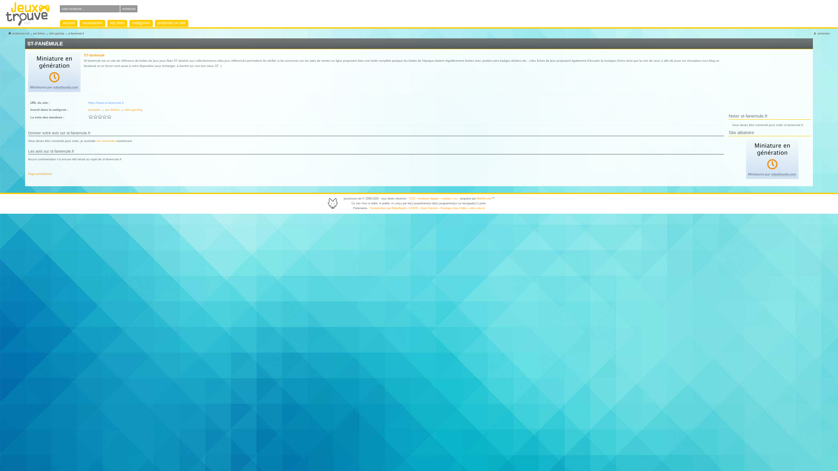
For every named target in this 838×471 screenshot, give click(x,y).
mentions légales (428, 198)
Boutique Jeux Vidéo (454, 208)
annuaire (94, 109)
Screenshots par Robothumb (388, 208)
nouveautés (92, 23)
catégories (141, 23)
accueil (69, 23)
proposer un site (172, 23)
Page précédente (40, 174)
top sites (117, 23)
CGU (412, 198)
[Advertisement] (765, 82)
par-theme (112, 109)
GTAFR (413, 208)
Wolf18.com (484, 198)
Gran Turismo (429, 208)
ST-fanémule (94, 55)
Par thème (39, 33)
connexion (823, 33)
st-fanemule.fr (76, 33)
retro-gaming (133, 109)
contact (446, 198)
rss (456, 198)
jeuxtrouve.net (20, 33)
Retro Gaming (56, 33)
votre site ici (477, 208)
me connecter (105, 141)
